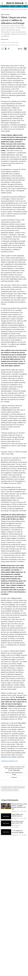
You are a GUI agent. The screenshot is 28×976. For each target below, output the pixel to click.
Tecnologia (4, 787)
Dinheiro (10, 787)
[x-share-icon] (5, 49)
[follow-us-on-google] (25, 49)
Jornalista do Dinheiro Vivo (9, 761)
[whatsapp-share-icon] (2, 49)
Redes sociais (21, 787)
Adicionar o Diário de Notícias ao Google (14, 773)
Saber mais (16, 770)
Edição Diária (5, 6)
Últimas (13, 6)
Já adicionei (14, 777)
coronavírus (15, 790)
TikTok (15, 787)
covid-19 (3, 790)
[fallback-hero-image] (6, 806)
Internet (9, 790)
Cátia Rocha (4, 39)
